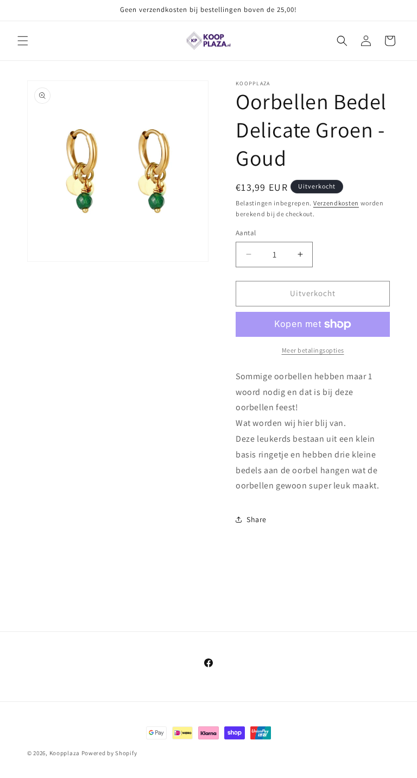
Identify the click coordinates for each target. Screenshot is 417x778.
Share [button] (257, 519)
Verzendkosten (336, 203)
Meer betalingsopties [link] (313, 350)
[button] (23, 41)
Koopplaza (64, 753)
